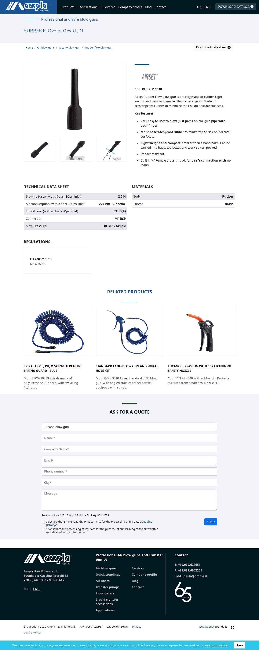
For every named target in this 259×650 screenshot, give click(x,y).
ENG (207, 7)
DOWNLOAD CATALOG (234, 7)
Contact (160, 7)
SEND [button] (211, 522)
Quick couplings (108, 574)
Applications (105, 610)
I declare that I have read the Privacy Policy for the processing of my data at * (99, 523)
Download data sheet (212, 47)
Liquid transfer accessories (107, 601)
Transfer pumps (107, 587)
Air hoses (103, 581)
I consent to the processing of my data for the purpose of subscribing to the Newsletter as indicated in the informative (102, 530)
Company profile (130, 7)
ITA (199, 7)
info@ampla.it (196, 576)
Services (109, 7)
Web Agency (206, 626)
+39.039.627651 (189, 565)
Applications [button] (89, 7)
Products (68, 7)
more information (215, 645)
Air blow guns (106, 568)
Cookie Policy (32, 632)
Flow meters (105, 593)
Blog (148, 7)
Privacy (136, 626)
